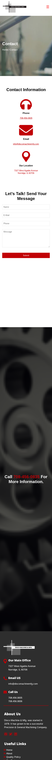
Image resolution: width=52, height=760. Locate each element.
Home (5, 50)
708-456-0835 (26, 118)
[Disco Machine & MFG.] (14, 11)
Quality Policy (13, 757)
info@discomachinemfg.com (26, 144)
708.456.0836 (15, 701)
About (9, 753)
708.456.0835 (15, 697)
